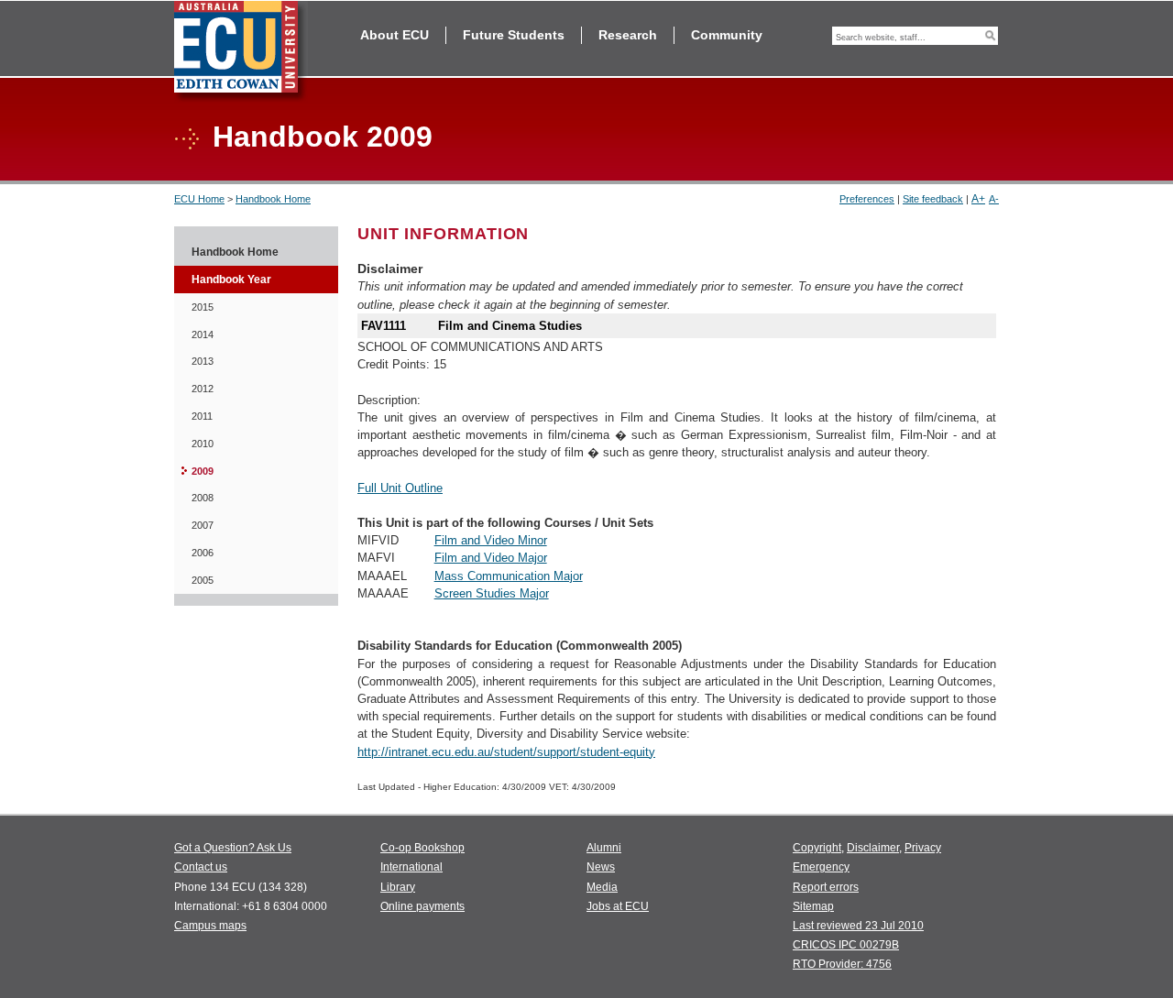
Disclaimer (873, 847)
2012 (203, 388)
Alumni (603, 847)
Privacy (922, 847)
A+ (978, 198)
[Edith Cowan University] (241, 52)
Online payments (422, 906)
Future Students (514, 34)
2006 (203, 552)
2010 (203, 443)
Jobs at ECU (617, 906)
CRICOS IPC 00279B (846, 944)
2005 (203, 580)
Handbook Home (273, 198)
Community (726, 34)
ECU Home (199, 198)
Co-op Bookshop (422, 847)
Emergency (821, 866)
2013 (203, 361)
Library (397, 887)
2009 (203, 471)
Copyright (817, 847)
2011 (202, 416)
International (411, 866)
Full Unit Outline (400, 488)
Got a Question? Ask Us (232, 847)
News (600, 866)
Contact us (200, 866)
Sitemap (813, 906)
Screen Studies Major (491, 593)
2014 (203, 334)
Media (602, 887)
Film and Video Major (490, 558)
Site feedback (933, 198)
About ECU (394, 34)
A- (994, 198)
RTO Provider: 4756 (842, 964)
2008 (203, 497)
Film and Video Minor (490, 540)
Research (627, 34)
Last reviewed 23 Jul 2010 (858, 925)
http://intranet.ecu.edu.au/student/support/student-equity (506, 752)
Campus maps (210, 925)
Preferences (866, 198)
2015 (203, 307)
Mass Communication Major (508, 576)
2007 (203, 525)
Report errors (826, 887)
